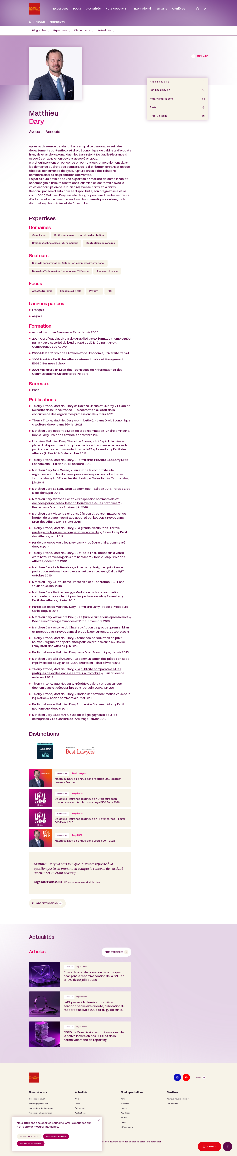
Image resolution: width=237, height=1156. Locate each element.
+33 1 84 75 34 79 (160, 90)
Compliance (39, 235)
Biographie (39, 31)
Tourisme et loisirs (107, 271)
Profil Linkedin (158, 116)
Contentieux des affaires (100, 243)
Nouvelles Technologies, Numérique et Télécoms (60, 271)
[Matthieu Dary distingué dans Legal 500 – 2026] (80, 838)
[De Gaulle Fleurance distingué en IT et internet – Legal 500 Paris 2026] (80, 818)
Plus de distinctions (45, 903)
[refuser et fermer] (98, 1120)
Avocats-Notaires (42, 291)
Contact (198, 1077)
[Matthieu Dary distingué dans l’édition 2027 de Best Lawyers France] (80, 778)
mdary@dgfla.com (161, 99)
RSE (110, 291)
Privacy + (94, 291)
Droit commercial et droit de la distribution (79, 235)
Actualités (104, 31)
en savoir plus (28, 1136)
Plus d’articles (114, 952)
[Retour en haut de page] (227, 1146)
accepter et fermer (31, 1144)
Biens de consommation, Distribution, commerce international (68, 263)
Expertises (60, 31)
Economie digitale (70, 291)
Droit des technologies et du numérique (55, 243)
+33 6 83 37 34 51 (160, 82)
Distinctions (82, 31)
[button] (117, 9)
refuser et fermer (56, 1136)
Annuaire (40, 22)
